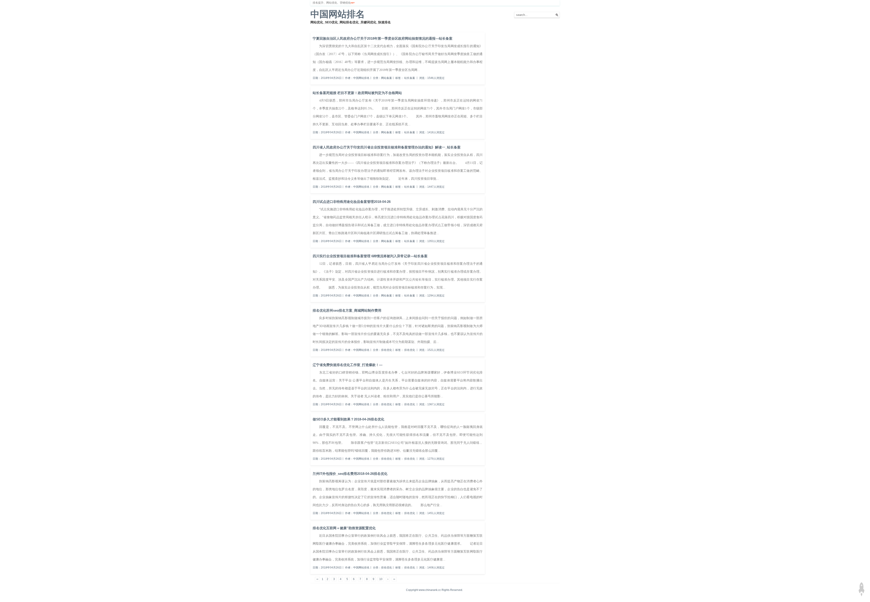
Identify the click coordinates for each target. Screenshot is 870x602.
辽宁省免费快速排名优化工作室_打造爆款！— (347, 365)
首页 (316, 27)
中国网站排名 (337, 14)
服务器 (361, 27)
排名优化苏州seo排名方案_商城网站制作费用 (347, 310)
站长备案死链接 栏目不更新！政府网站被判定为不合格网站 (357, 93)
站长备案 (409, 78)
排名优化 (346, 27)
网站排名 (329, 27)
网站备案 (376, 27)
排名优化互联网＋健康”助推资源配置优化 (344, 528)
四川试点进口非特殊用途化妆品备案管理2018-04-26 (352, 202)
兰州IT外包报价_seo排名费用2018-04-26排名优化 (350, 474)
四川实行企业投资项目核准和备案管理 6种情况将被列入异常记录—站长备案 (370, 256)
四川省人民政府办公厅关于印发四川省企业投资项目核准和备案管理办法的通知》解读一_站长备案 (387, 147)
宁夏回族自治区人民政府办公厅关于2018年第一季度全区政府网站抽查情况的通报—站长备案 (382, 38)
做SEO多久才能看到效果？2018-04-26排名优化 (348, 419)
